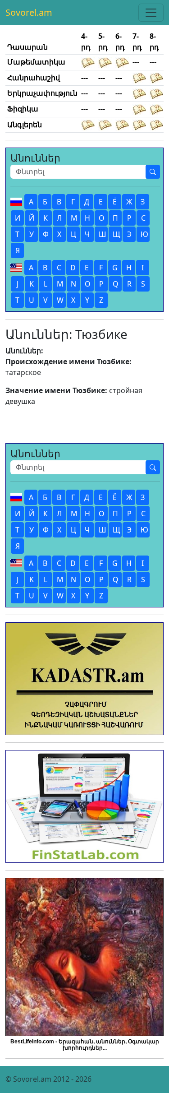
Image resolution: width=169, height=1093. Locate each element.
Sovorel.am (28, 12)
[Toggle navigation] (151, 13)
